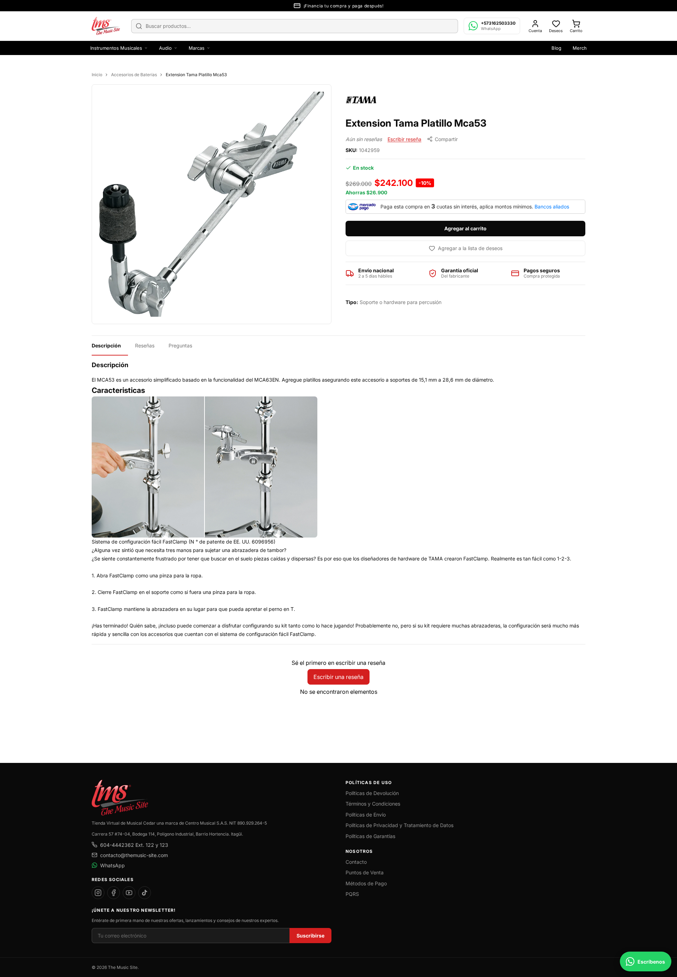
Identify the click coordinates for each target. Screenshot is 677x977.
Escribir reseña (404, 139)
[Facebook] (113, 892)
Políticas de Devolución (372, 793)
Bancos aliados (552, 207)
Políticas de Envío (366, 815)
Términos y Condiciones (373, 804)
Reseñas (144, 345)
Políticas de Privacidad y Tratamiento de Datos (399, 825)
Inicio (97, 74)
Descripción (106, 345)
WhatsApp (112, 865)
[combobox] (294, 26)
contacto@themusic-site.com (134, 855)
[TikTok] (144, 892)
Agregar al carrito (465, 228)
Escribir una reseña (338, 676)
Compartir (446, 139)
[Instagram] (98, 892)
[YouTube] (129, 892)
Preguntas (180, 345)
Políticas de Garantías (370, 836)
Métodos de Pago (366, 883)
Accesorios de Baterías (134, 74)
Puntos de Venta (365, 872)
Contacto (356, 862)
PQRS (352, 894)
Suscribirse (310, 936)
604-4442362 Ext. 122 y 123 (134, 845)
